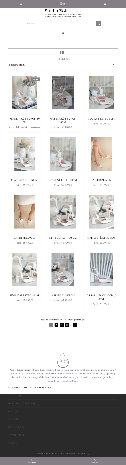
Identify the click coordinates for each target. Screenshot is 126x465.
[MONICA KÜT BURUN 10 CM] (24, 92)
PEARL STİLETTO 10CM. (63, 180)
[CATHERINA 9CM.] (24, 212)
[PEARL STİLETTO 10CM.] (63, 154)
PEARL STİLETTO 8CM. (24, 180)
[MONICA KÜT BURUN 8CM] (63, 92)
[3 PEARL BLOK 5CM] (63, 269)
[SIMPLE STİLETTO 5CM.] (63, 212)
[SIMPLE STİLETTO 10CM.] (24, 269)
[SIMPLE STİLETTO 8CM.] (101, 212)
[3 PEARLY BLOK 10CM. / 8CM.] (101, 269)
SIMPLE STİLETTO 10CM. (24, 295)
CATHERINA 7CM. (101, 180)
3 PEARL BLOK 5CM (63, 295)
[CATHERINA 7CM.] (101, 154)
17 (67, 325)
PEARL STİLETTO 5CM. (101, 118)
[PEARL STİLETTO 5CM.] (101, 92)
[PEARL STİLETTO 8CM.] (24, 154)
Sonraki (75, 325)
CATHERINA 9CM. (24, 237)
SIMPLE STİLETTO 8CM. (101, 237)
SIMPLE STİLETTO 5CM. (63, 237)
